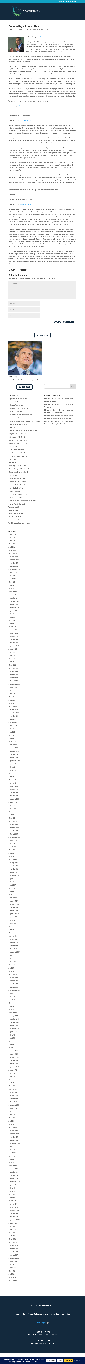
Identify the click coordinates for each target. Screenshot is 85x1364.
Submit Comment (64, 321)
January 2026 (13, 556)
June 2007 (12, 1268)
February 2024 (13, 630)
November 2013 (13, 1022)
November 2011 (13, 1099)
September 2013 (14, 1028)
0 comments (43, 29)
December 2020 (13, 751)
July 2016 (11, 920)
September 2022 (14, 684)
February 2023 (13, 668)
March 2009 (12, 1201)
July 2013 (11, 1035)
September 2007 (14, 1258)
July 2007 (11, 1264)
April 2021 (11, 738)
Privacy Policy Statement (38, 1314)
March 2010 (12, 1162)
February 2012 (13, 1089)
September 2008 (14, 1220)
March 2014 (12, 1009)
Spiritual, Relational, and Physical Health (22, 501)
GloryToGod (12, 446)
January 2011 (13, 1130)
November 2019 (13, 792)
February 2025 (13, 592)
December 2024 (13, 598)
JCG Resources (13, 459)
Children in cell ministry (16, 418)
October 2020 (13, 757)
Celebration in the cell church (18, 408)
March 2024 (12, 627)
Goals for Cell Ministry (16, 450)
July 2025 (11, 576)
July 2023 (11, 652)
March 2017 (12, 894)
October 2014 (13, 987)
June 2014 (12, 1000)
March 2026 (12, 550)
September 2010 (14, 1143)
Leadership (12, 462)
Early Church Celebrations (17, 434)
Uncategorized (33, 29)
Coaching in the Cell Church (17, 424)
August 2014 (12, 993)
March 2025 (12, 588)
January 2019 (13, 824)
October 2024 (13, 604)
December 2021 (13, 713)
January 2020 (13, 786)
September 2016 (14, 914)
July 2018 (11, 843)
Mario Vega (14, 29)
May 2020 (11, 773)
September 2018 (14, 837)
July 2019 (11, 805)
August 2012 (12, 1070)
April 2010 (11, 1159)
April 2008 (11, 1236)
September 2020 (14, 761)
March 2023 (12, 665)
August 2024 (12, 611)
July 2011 (11, 1111)
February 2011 (13, 1127)
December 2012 (13, 1057)
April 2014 (11, 1006)
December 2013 (13, 1019)
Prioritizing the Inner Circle (17, 494)
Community (12, 427)
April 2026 (11, 547)
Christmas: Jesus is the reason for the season (24, 421)
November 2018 (13, 831)
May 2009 (11, 1194)
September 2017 (14, 875)
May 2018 (11, 850)
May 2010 (11, 1156)
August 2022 (12, 687)
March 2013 (12, 1048)
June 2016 (12, 923)
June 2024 (12, 617)
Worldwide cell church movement (19, 523)
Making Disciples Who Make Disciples (21, 469)
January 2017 (13, 901)
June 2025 (12, 579)
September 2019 (14, 799)
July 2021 (11, 729)
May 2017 (11, 888)
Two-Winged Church (15, 517)
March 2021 (12, 741)
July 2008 (11, 1226)
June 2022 (12, 694)
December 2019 (13, 789)
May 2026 (11, 544)
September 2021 (14, 722)
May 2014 (11, 1003)
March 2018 (12, 856)
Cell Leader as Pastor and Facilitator (20, 414)
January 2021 (13, 748)
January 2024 (13, 633)
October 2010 (13, 1140)
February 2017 (13, 898)
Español (61, 1)
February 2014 (13, 1012)
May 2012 (11, 1079)
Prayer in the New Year (16, 488)
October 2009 (13, 1178)
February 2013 (13, 1051)
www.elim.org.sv (41, 37)
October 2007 (13, 1255)
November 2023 (13, 639)
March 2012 (12, 1086)
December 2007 (13, 1248)
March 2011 (12, 1124)
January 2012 (13, 1092)
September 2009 (14, 1181)
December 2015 (13, 942)
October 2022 (13, 681)
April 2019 (11, 815)
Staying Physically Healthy (17, 504)
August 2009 (12, 1185)
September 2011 (14, 1105)
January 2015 (13, 977)
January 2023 (13, 671)
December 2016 (13, 904)
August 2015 (12, 955)
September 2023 (14, 646)
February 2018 (13, 859)
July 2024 (11, 614)
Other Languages (71, 1)
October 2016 (13, 910)
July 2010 (11, 1150)
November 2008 (13, 1213)
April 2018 (11, 853)
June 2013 (12, 1038)
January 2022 (13, 709)
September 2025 (14, 569)
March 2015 (12, 971)
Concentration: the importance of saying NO (23, 430)
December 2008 (13, 1210)
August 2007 (12, 1261)
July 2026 (11, 537)
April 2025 (11, 585)
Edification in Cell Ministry (17, 437)
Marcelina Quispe (50, 410)
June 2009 (12, 1191)
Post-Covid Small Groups (17, 481)
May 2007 (11, 1271)
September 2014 (14, 990)
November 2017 (13, 869)
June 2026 (12, 540)
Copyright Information (60, 1314)
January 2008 (13, 1245)
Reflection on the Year (15, 497)
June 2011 (12, 1114)
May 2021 (11, 735)
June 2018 (12, 847)
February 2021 (13, 745)
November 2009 (13, 1175)
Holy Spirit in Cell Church (16, 453)
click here (21, 106)
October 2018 (13, 834)
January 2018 (13, 863)
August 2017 (12, 879)
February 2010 (13, 1166)
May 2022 (11, 697)
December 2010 (13, 1134)
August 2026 (12, 534)
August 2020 (12, 764)
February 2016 (13, 936)
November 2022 (13, 678)
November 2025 (13, 563)
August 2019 (12, 802)
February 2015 (13, 974)
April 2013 (11, 1044)
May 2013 (11, 1041)
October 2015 (13, 949)
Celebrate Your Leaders (16, 405)
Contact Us (20, 1314)
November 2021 (13, 716)
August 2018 (12, 840)
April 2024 (11, 623)
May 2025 (11, 582)
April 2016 (11, 930)
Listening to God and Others (17, 466)
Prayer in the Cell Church (16, 485)
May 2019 (11, 812)
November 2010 (13, 1137)
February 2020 (13, 783)
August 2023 (12, 649)
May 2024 (11, 620)
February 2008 (13, 1242)
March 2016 (12, 933)
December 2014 (13, 981)
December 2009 (13, 1172)
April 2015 (11, 968)
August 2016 (12, 917)
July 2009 (11, 1188)
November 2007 (13, 1252)
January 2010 (13, 1169)
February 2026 (13, 553)
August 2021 (12, 725)
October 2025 (13, 566)
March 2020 (12, 780)
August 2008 (12, 1223)
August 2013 (12, 1032)
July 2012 (11, 1073)
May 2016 (11, 926)
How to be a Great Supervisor (18, 456)
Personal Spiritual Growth (17, 478)
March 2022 (12, 703)
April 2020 (11, 776)
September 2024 (14, 607)
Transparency (13, 510)
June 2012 (12, 1076)
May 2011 (11, 1118)
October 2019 (13, 796)
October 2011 (13, 1102)
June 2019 (12, 808)
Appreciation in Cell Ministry (17, 399)
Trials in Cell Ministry (15, 513)
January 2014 (13, 1016)
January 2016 (13, 939)
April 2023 (11, 662)
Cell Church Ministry (15, 411)
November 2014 (13, 984)
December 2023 (13, 636)
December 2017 (13, 866)
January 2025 (13, 595)
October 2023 (13, 643)
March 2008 (12, 1239)
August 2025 (12, 572)
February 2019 (13, 821)
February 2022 (13, 706)
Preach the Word (14, 491)
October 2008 (13, 1217)
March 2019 (12, 818)
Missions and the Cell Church (18, 472)
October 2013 (13, 1025)
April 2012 (11, 1083)
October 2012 (13, 1064)
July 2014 (11, 997)
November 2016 (13, 907)
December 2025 (13, 560)
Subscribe (42, 335)
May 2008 (11, 1233)
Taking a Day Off (13, 507)
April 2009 (11, 1197)
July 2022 (11, 690)
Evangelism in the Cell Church (18, 443)
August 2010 (12, 1146)
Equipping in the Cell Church (17, 440)
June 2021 (12, 732)
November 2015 (13, 945)
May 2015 (11, 965)
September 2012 (14, 1067)
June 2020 (12, 770)
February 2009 (13, 1204)
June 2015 (12, 961)
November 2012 (13, 1060)
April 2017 (11, 891)
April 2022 (11, 700)
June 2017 (12, 885)
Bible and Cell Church (15, 402)
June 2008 (12, 1229)
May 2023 (11, 659)
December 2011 (13, 1095)
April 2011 (11, 1121)
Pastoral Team (13, 475)
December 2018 (13, 828)
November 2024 (13, 601)
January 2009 (13, 1207)
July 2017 (11, 882)
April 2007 (11, 1274)
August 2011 (12, 1108)
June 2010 (12, 1153)
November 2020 (13, 754)
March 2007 (12, 1277)
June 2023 (12, 655)
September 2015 (14, 952)
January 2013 (13, 1054)
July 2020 (11, 767)
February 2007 (13, 1280)
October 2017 (13, 872)
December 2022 (13, 674)
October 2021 (13, 719)
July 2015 (11, 958)
